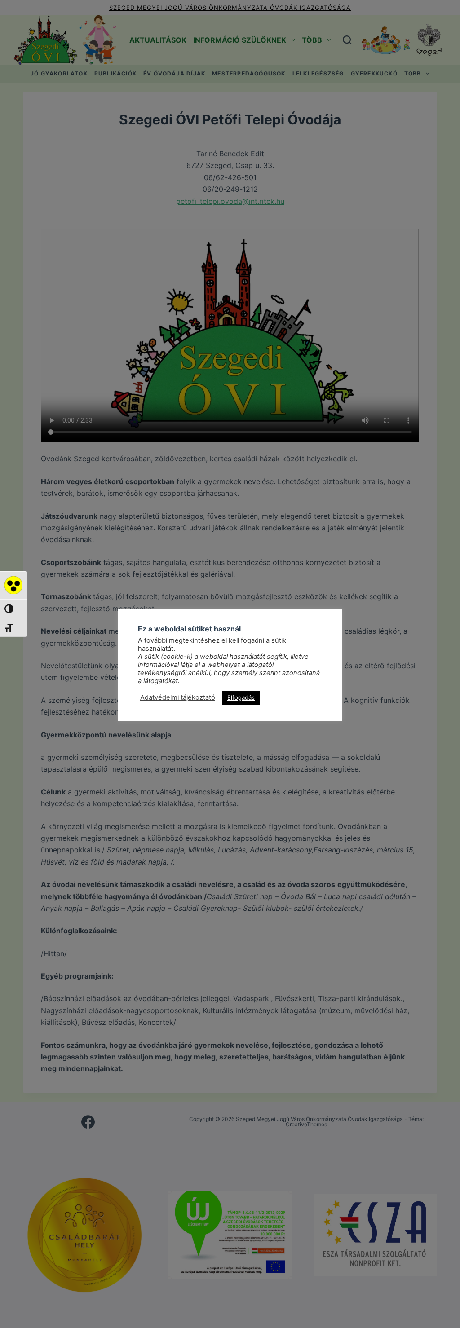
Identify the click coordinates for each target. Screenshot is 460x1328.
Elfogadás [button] (241, 697)
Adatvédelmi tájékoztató (177, 697)
